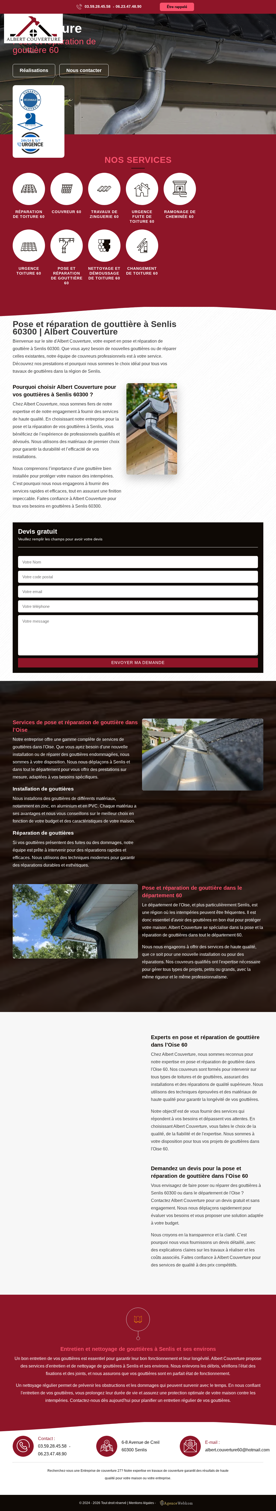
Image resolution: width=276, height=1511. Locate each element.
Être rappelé (177, 7)
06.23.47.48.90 (129, 6)
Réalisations (34, 70)
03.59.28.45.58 (98, 6)
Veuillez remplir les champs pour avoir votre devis (60, 539)
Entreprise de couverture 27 (101, 1471)
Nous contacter (84, 70)
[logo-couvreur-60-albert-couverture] (33, 28)
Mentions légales (141, 1503)
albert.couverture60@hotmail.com (237, 1450)
